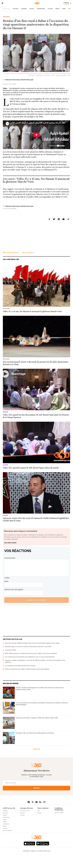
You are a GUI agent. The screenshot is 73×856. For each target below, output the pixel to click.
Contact (39, 813)
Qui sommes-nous (25, 810)
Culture (50, 8)
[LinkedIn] (40, 802)
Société (32, 8)
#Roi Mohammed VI (11, 253)
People (4, 826)
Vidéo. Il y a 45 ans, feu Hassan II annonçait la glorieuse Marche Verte (36, 180)
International (41, 8)
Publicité (22, 813)
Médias (57, 8)
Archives (22, 815)
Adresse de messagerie (13, 589)
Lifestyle (5, 828)
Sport (64, 8)
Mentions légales (58, 812)
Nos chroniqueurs (7, 830)
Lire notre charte (10, 542)
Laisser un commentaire (36, 600)
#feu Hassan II (28, 253)
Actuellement (6, 8)
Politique (15, 8)
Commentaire (9, 558)
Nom (6, 581)
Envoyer (36, 788)
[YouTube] (36, 802)
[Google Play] (42, 843)
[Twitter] (32, 802)
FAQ (38, 810)
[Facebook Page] (29, 802)
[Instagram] (44, 802)
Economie (24, 8)
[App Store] (29, 843)
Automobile (6, 824)
